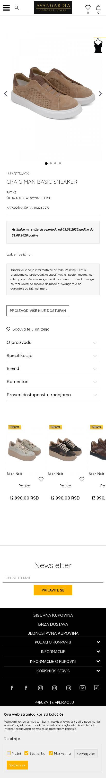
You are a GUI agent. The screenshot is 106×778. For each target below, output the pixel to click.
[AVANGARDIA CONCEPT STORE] (53, 7)
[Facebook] (12, 688)
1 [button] (46, 163)
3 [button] (55, 163)
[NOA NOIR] (14, 473)
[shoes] (24, 449)
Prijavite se (53, 590)
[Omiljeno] (88, 8)
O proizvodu (19, 342)
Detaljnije (12, 738)
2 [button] (51, 163)
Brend (13, 368)
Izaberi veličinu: (18, 254)
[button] (16, 7)
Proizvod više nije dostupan (38, 310)
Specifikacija (19, 355)
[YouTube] (83, 688)
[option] (53, 93)
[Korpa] (98, 2)
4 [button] (60, 163)
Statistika (37, 753)
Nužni (16, 753)
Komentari (17, 381)
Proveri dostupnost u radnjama (39, 394)
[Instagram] (40, 688)
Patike (11, 192)
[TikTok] (97, 687)
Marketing (62, 753)
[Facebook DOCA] (26, 688)
